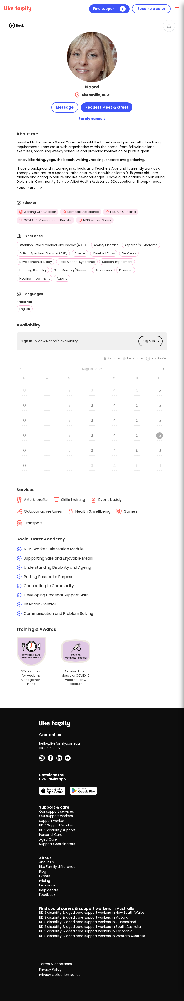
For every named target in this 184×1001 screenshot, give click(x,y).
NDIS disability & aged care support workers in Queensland (87, 921)
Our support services (56, 811)
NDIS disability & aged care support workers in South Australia (90, 926)
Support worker (51, 820)
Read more (26, 187)
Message (65, 107)
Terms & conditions (55, 964)
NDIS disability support (57, 830)
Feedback (47, 894)
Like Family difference (57, 866)
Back (20, 25)
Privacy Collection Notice (60, 975)
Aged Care (48, 839)
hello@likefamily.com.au (59, 743)
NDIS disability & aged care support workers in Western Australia (92, 936)
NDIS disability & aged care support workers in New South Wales (91, 912)
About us (46, 862)
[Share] (169, 26)
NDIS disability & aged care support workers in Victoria (83, 917)
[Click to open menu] (177, 8)
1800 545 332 (49, 748)
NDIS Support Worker (56, 825)
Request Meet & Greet (106, 107)
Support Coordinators (57, 844)
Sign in (148, 341)
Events (44, 876)
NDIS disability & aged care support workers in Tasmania (85, 931)
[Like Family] (17, 9)
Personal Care (50, 834)
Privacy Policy (50, 970)
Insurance (47, 885)
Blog (42, 871)
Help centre (48, 890)
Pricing (44, 880)
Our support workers (56, 816)
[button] (92, 162)
